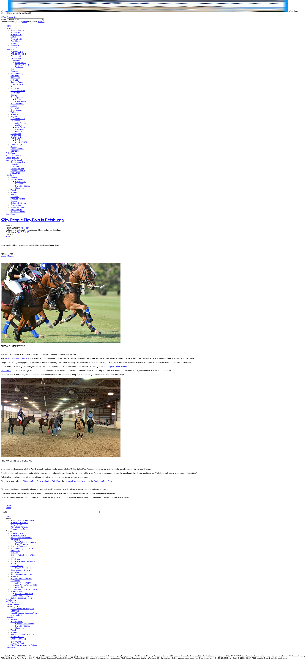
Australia (14, 114)
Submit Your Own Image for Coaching (18, 164)
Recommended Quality (20, 570)
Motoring (14, 192)
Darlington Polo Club (103, 481)
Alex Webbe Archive (20, 124)
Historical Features (15, 70)
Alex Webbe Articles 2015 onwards (20, 129)
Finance (14, 177)
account (41, 22)
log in (24, 22)
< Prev (8, 506)
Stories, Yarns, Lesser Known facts (17, 84)
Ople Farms (6, 371)
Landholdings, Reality (20, 596)
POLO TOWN (16, 138)
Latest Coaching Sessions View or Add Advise (18, 171)
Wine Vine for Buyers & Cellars (18, 211)
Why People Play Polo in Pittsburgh (32, 220)
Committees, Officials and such (18, 135)
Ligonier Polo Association (76, 481)
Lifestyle (10, 175)
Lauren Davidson (8, 256)
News (8, 28)
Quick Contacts (17, 97)
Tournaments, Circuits (16, 46)
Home (8, 26)
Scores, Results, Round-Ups (17, 31)
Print (8, 236)
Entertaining (16, 205)
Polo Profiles (26, 228)
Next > (8, 508)
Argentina (15, 108)
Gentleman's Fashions (20, 183)
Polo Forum (11, 153)
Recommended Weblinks (17, 111)
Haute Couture (17, 179)
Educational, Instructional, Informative (16, 58)
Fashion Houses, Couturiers (22, 187)
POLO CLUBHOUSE (21, 141)
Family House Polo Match (16, 358)
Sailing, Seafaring (18, 203)
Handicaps (15, 88)
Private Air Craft (17, 207)
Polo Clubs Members (15, 42)
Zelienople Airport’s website (115, 367)
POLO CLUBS (17, 52)
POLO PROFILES (18, 54)
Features (10, 50)
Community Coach (14, 160)
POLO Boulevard (13, 155)
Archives (14, 80)
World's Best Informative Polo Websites (22, 65)
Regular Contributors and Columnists (18, 118)
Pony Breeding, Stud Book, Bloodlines (17, 75)
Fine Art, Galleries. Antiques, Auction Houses (18, 198)
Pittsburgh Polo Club (32, 481)
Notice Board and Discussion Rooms (18, 93)
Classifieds (10, 214)
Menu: (4, 19)
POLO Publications (20, 100)
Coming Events (12, 158)
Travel (13, 190)
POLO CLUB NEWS (16, 36)
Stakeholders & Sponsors (17, 150)
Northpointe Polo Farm (51, 481)
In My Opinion (16, 39)
